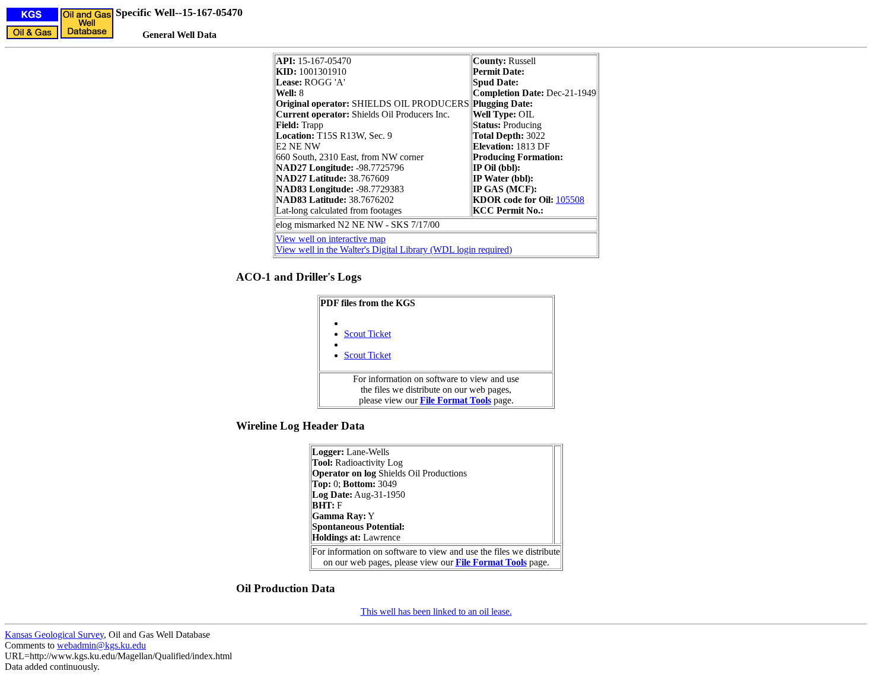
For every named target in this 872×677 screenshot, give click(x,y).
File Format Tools (455, 400)
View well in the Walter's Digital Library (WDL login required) (394, 249)
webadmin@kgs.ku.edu (101, 645)
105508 (570, 200)
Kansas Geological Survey (54, 635)
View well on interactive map (331, 239)
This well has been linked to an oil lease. (436, 611)
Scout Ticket (367, 334)
